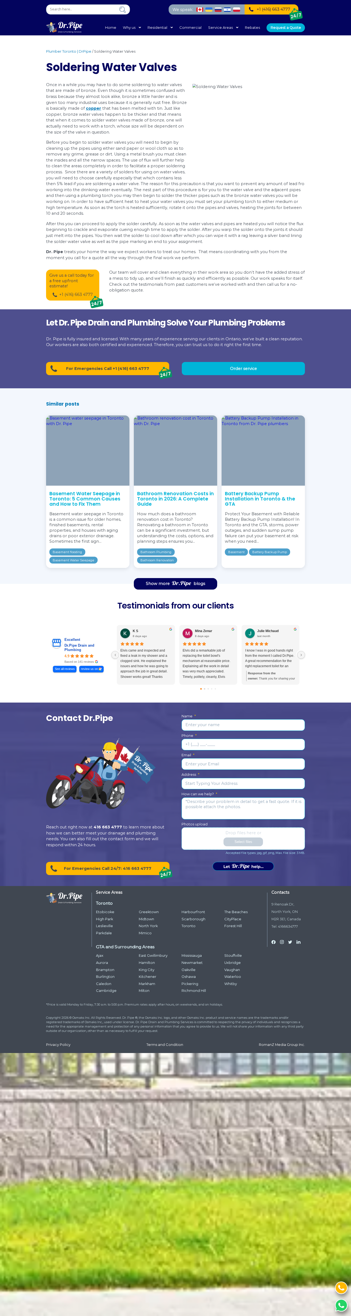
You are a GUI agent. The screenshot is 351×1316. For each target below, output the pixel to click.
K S (135, 631)
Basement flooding (67, 552)
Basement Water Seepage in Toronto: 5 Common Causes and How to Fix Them (84, 498)
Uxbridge (232, 963)
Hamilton (147, 963)
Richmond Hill (194, 991)
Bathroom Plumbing (155, 552)
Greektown (149, 912)
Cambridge (106, 991)
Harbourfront (193, 912)
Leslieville (104, 926)
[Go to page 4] (215, 688)
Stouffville (233, 955)
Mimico (145, 933)
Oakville (189, 970)
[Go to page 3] (211, 688)
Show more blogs (175, 583)
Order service (243, 368)
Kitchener (147, 977)
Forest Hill (233, 926)
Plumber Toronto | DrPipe (68, 51)
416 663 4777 (108, 827)
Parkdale (104, 933)
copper (93, 108)
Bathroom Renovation (157, 560)
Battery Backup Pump (269, 552)
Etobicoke (105, 912)
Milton (144, 991)
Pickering (190, 984)
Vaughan (232, 970)
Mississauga (192, 955)
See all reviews (65, 668)
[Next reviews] (301, 655)
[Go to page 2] (208, 688)
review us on (89, 668)
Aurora (102, 963)
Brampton (105, 970)
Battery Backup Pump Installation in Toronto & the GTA (260, 498)
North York (148, 926)
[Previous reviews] (115, 655)
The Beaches (236, 912)
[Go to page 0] (201, 689)
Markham (147, 984)
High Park (104, 919)
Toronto (189, 926)
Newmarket (192, 963)
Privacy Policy (58, 1045)
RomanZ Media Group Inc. (282, 1045)
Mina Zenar (203, 631)
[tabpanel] (87, 491)
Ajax (99, 955)
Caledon (103, 984)
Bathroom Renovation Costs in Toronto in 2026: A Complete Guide (175, 498)
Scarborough (193, 919)
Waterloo (232, 977)
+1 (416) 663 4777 (76, 294)
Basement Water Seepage (73, 560)
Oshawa (189, 977)
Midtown (146, 919)
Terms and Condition (164, 1045)
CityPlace (232, 919)
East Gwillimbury (153, 955)
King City (146, 970)
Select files (243, 842)
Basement (236, 552)
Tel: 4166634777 (284, 926)
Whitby (230, 984)
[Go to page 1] (204, 688)
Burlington (105, 977)
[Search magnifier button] (122, 9)
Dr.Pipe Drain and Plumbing (79, 647)
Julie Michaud (268, 631)
